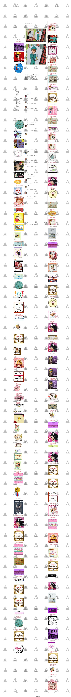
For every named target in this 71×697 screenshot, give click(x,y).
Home (36, 222)
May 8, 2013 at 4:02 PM (31, 189)
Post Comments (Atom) (32, 224)
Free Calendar (18, 39)
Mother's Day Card (18, 107)
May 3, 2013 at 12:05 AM (31, 122)
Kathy (28, 94)
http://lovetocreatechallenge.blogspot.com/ (31, 79)
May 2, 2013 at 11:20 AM (31, 98)
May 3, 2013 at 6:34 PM (31, 160)
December (17, 91)
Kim (27, 157)
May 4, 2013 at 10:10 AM (31, 166)
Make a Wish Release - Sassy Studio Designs (19, 102)
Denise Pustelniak (29, 162)
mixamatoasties (29, 142)
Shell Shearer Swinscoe (30, 124)
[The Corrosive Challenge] (19, 50)
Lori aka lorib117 (29, 105)
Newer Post (26, 222)
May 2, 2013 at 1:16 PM (31, 108)
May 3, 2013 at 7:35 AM (31, 139)
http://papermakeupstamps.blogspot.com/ (31, 78)
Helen (28, 132)
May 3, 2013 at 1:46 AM (31, 130)
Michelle (28, 100)
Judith (28, 185)
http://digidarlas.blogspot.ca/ (29, 77)
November (17, 92)
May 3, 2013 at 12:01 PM (31, 155)
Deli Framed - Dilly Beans (18, 103)
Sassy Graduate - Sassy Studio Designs (18, 106)
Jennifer (28, 151)
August (17, 95)
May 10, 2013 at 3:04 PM (31, 196)
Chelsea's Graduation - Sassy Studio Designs (19, 109)
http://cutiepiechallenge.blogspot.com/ (30, 73)
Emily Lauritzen (29, 178)
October (17, 93)
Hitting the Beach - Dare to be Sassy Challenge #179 (19, 99)
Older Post (45, 222)
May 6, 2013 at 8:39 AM (31, 183)
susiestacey (29, 191)
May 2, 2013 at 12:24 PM (31, 103)
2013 (16, 90)
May (16, 97)
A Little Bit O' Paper (30, 174)
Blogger (20, 117)
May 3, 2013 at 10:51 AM (31, 149)
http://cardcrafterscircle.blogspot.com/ (30, 76)
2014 (16, 89)
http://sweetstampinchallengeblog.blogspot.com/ (32, 74)
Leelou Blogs (38, 696)
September (17, 94)
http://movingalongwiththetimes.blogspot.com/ (31, 75)
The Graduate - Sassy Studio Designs (19, 110)
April (16, 112)
